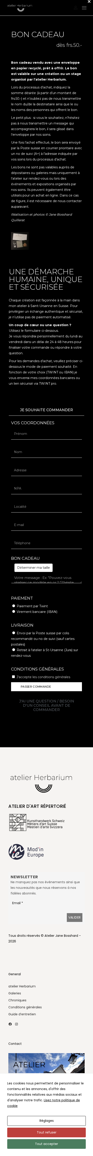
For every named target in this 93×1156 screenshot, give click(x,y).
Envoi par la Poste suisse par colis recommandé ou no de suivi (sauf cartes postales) (42, 638)
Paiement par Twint (32, 606)
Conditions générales (25, 1007)
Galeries (14, 993)
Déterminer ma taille (33, 568)
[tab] (46, 410)
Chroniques (17, 1000)
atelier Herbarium (22, 986)
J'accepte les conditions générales (43, 677)
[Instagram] (16, 1024)
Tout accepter (46, 1144)
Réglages (47, 1120)
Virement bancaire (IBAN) (37, 612)
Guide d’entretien (22, 1014)
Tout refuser (46, 1132)
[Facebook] (10, 1024)
